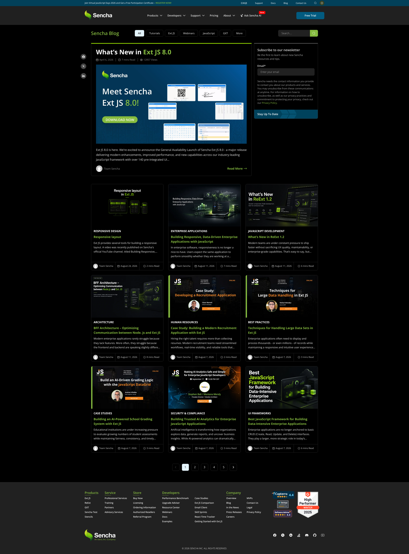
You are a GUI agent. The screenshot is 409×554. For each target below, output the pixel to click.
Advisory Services (114, 512)
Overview (231, 498)
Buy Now (138, 498)
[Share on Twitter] (83, 66)
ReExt (88, 502)
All (139, 33)
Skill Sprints (201, 512)
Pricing (214, 15)
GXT (225, 33)
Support (259, 3)
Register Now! (163, 2)
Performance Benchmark (175, 498)
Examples (167, 521)
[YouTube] (322, 535)
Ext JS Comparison (204, 502)
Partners (109, 507)
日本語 (244, 3)
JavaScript (209, 33)
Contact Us (301, 3)
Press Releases (234, 512)
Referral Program (142, 516)
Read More (235, 169)
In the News (232, 507)
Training (109, 502)
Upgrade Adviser (171, 502)
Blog (286, 3)
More (239, 33)
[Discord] (306, 535)
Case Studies (201, 498)
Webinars (189, 33)
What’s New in (133, 52)
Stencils (89, 516)
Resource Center (171, 507)
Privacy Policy (254, 512)
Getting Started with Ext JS (208, 521)
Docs (273, 3)
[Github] (314, 535)
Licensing (138, 502)
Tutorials (154, 33)
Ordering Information (144, 507)
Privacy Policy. (270, 103)
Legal (249, 507)
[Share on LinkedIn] (83, 76)
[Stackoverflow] (298, 535)
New (262, 12)
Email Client (201, 507)
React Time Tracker (205, 516)
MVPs (250, 498)
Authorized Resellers (144, 512)
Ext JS (171, 33)
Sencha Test (91, 512)
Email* (261, 66)
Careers (230, 516)
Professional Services (116, 498)
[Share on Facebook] (83, 56)
